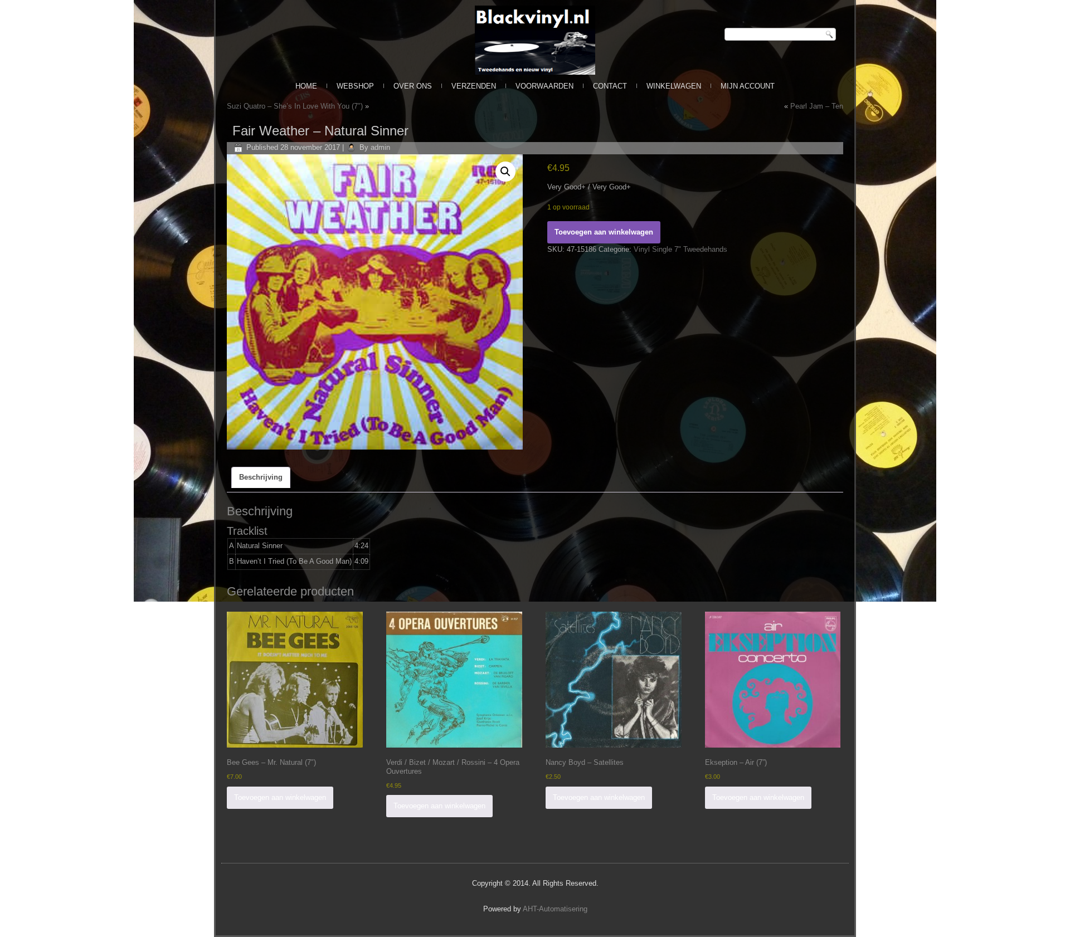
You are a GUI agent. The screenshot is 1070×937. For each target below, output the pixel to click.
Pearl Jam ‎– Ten (816, 106)
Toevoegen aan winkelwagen (604, 232)
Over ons (412, 86)
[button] (505, 172)
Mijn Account (748, 86)
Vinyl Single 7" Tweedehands (680, 249)
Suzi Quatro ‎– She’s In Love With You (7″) (295, 106)
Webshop (355, 86)
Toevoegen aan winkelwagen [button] (280, 797)
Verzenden (473, 86)
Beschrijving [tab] (261, 477)
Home (306, 86)
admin (380, 147)
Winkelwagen (673, 86)
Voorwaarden (544, 86)
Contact (610, 86)
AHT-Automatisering (555, 909)
